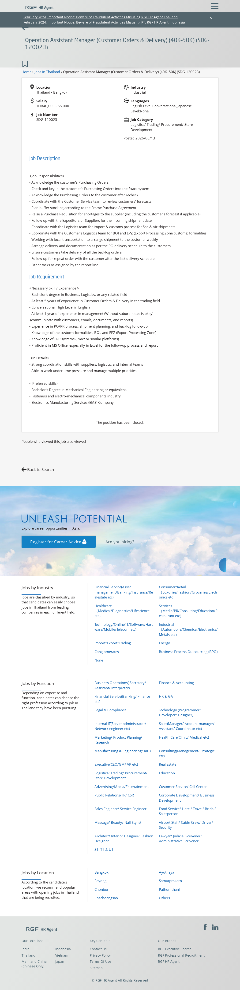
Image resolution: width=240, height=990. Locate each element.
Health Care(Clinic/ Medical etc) (184, 737)
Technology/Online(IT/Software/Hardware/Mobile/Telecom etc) (124, 627)
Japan (59, 961)
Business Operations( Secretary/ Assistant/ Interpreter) (120, 685)
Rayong (100, 880)
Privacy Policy (100, 955)
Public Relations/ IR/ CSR (114, 795)
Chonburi (101, 889)
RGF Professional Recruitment (181, 955)
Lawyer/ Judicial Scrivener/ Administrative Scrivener (180, 838)
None (98, 660)
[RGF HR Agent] (37, 5)
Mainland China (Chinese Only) (34, 963)
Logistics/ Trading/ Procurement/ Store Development (120, 775)
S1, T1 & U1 (103, 849)
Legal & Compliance (110, 710)
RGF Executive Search (174, 949)
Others (164, 897)
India (26, 949)
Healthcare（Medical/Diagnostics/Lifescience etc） (122, 610)
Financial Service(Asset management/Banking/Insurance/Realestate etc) (123, 592)
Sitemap (96, 968)
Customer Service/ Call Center (183, 786)
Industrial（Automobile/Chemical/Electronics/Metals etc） (188, 629)
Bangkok (101, 872)
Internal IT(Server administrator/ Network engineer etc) (120, 726)
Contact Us (98, 949)
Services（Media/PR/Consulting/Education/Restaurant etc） (188, 610)
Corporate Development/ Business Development (186, 797)
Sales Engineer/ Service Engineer (120, 808)
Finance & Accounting (176, 682)
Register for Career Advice (56, 541)
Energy (164, 643)
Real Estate (167, 764)
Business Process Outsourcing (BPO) (188, 651)
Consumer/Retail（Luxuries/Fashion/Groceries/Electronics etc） (188, 592)
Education (167, 773)
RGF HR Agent (169, 961)
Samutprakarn (170, 880)
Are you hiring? (119, 541)
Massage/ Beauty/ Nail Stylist (117, 822)
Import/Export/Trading (112, 643)
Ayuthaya (166, 872)
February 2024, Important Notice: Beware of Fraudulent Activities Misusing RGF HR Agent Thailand (100, 17)
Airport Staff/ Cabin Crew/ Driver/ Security (186, 825)
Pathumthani (169, 889)
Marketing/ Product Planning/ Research (118, 739)
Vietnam (61, 955)
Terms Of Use (100, 961)
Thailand (28, 955)
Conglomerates (106, 651)
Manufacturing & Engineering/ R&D (122, 750)
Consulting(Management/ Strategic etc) (186, 753)
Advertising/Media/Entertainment (121, 786)
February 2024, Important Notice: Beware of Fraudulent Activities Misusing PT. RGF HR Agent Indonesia (104, 22)
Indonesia (63, 949)
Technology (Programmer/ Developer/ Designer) (180, 712)
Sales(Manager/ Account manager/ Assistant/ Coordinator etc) (186, 726)
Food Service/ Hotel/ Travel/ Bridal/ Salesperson (187, 811)
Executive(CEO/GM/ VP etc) (116, 764)
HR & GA (166, 696)
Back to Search (40, 469)
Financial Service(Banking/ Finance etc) (122, 699)
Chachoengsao (106, 897)
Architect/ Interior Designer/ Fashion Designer (123, 838)
